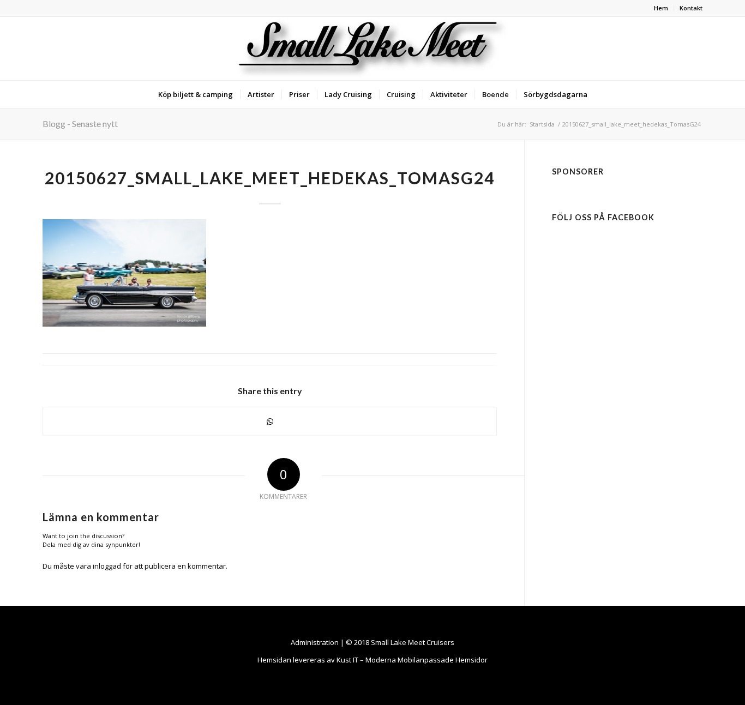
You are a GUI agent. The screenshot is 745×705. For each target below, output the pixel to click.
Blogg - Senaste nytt (80, 123)
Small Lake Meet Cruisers (412, 642)
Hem (661, 8)
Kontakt (691, 8)
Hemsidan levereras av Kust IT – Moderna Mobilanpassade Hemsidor (372, 660)
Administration (315, 642)
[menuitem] (661, 8)
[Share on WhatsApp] (269, 421)
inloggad (107, 566)
